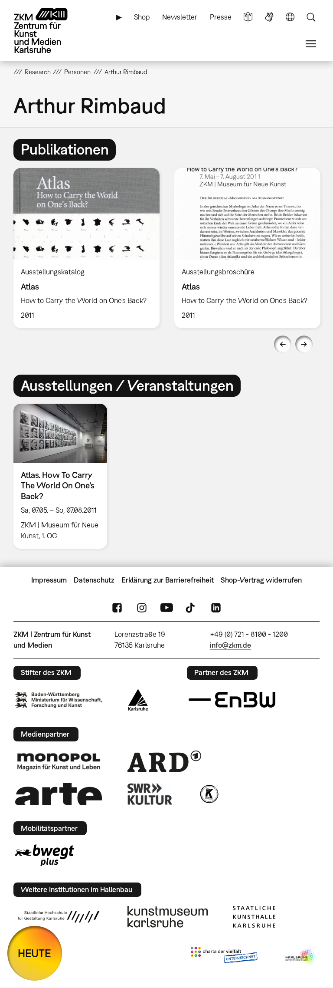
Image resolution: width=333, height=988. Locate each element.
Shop (142, 17)
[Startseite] (48, 30)
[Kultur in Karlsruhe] (208, 794)
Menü (311, 44)
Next (304, 344)
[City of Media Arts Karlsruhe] (301, 957)
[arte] (58, 793)
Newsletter (179, 17)
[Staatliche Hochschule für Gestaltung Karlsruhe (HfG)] (58, 917)
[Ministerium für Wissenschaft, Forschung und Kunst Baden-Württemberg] (58, 700)
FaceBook (117, 607)
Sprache (290, 17)
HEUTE (34, 953)
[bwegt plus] (44, 855)
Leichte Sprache (248, 17)
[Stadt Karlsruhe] (138, 700)
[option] (86, 248)
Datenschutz (94, 580)
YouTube (166, 607)
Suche (311, 17)
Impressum (49, 580)
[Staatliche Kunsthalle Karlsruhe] (254, 917)
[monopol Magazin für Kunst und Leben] (58, 761)
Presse (221, 17)
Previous (282, 344)
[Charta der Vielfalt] (224, 957)
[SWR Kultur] (150, 794)
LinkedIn (216, 607)
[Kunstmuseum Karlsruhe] (167, 917)
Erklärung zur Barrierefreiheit (167, 580)
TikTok (191, 607)
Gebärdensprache (269, 17)
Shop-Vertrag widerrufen (261, 580)
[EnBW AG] (232, 700)
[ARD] (164, 761)
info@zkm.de (230, 645)
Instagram (141, 607)
